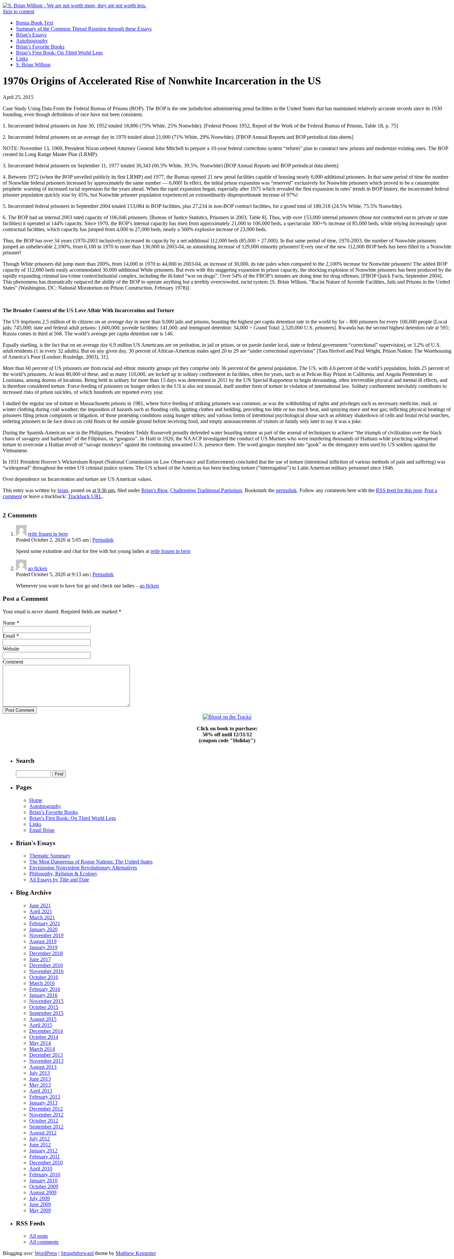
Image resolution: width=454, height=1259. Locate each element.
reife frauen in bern (48, 534)
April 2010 (40, 1168)
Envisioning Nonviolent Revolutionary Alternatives (83, 867)
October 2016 (43, 977)
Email (9, 636)
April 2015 (40, 1025)
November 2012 (46, 1115)
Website (11, 649)
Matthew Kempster (136, 1253)
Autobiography (32, 41)
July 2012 (39, 1138)
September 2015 (46, 1013)
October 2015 (43, 1007)
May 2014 (40, 1043)
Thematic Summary (49, 855)
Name (9, 623)
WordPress (46, 1253)
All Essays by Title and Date (59, 879)
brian (62, 490)
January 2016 (43, 995)
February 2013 (44, 1097)
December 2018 (46, 953)
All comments (43, 1242)
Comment (13, 662)
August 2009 (43, 1192)
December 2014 (46, 1031)
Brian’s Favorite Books (40, 46)
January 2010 (43, 1180)
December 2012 (46, 1109)
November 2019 (46, 935)
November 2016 (46, 971)
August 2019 (43, 941)
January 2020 (43, 929)
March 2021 (42, 917)
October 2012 (43, 1121)
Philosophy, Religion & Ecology (63, 873)
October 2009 (43, 1186)
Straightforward (77, 1253)
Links (22, 58)
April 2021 (40, 911)
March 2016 (42, 983)
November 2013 (46, 1061)
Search (25, 760)
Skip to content (18, 11)
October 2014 (43, 1037)
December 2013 (46, 1055)
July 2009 (39, 1198)
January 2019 (43, 947)
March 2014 (42, 1049)
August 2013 (43, 1067)
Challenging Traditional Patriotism (206, 490)
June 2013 (40, 1079)
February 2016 (44, 989)
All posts (38, 1236)
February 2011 (44, 1156)
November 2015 (46, 1001)
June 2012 (40, 1144)
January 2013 (43, 1103)
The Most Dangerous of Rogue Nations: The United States (91, 861)
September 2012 (46, 1126)
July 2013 (39, 1073)
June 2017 (40, 959)
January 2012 (43, 1150)
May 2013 (40, 1085)
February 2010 (44, 1174)
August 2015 (43, 1019)
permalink (286, 490)
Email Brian (42, 830)
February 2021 (44, 923)
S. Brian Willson (33, 64)
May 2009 (40, 1210)
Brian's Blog (154, 490)
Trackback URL (85, 496)
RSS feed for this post (399, 490)
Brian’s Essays (31, 35)
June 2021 (40, 905)
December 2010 (46, 1162)
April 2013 (40, 1091)
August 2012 (43, 1132)
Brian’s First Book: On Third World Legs (59, 52)
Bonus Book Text (34, 23)
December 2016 (46, 965)
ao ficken (37, 568)
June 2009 (40, 1204)
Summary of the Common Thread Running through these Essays (84, 29)
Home (35, 800)
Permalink (103, 540)
